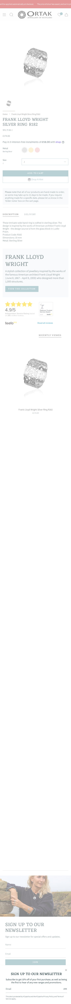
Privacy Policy (48, 996)
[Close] (66, 970)
